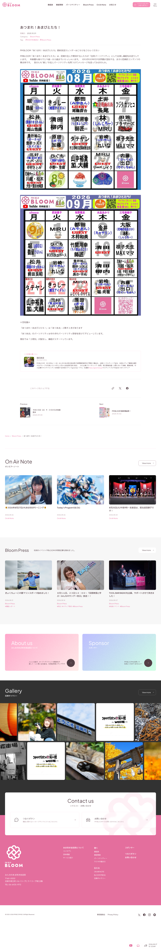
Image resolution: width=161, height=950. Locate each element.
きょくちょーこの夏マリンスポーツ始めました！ (27, 593)
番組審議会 (101, 915)
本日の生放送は (32, 40)
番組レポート (10, 606)
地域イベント (114, 606)
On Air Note (9, 518)
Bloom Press (35, 36)
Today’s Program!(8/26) (68, 507)
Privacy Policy (113, 915)
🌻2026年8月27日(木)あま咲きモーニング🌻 (25, 507)
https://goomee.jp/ (95, 368)
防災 (59, 606)
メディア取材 (67, 606)
